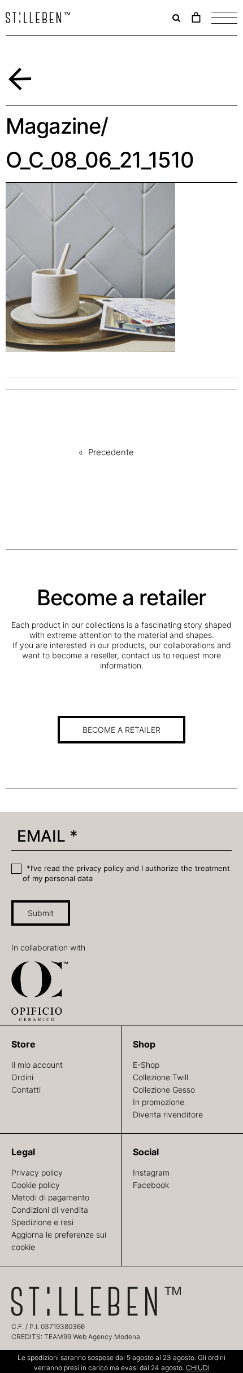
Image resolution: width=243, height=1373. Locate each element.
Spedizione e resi (42, 1222)
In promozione (158, 1102)
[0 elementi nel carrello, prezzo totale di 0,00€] (196, 17)
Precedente (111, 452)
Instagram (151, 1172)
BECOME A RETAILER (121, 729)
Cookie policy (35, 1185)
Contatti (26, 1089)
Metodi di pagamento (50, 1197)
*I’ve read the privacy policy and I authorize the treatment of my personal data (126, 873)
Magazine (53, 126)
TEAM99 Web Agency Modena (92, 1336)
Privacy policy (37, 1172)
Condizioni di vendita (49, 1209)
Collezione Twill (160, 1077)
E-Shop (146, 1065)
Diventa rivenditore (168, 1114)
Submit (41, 913)
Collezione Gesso (164, 1089)
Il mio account (37, 1065)
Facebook (151, 1185)
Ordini (22, 1077)
